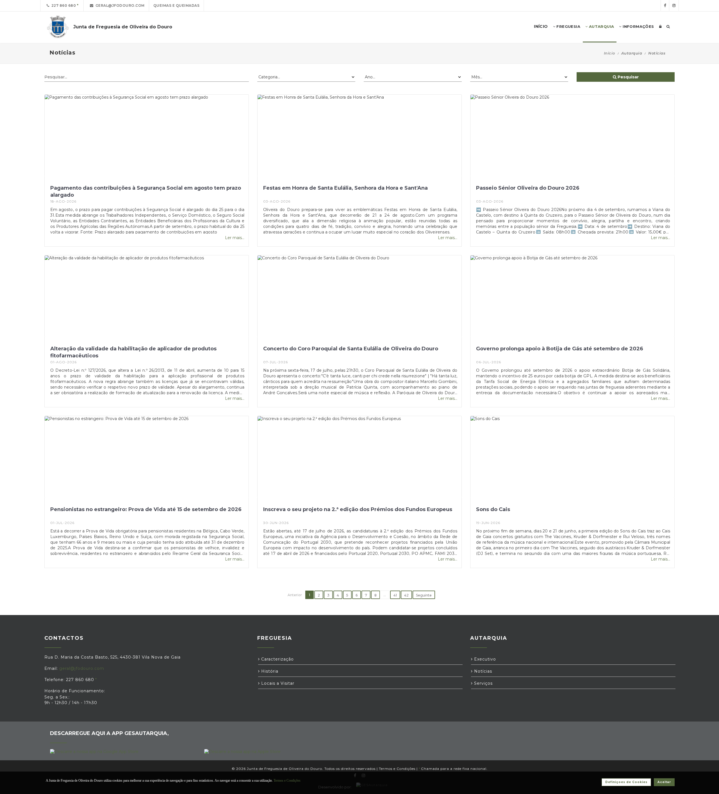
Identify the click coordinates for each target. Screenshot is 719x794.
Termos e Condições (397, 768)
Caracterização (277, 659)
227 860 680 (62, 5)
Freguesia (567, 26)
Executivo (484, 659)
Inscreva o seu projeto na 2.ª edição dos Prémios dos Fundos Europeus (357, 509)
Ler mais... (234, 237)
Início (609, 53)
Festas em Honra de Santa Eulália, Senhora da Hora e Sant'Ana (345, 188)
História (269, 671)
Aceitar (664, 782)
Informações (638, 26)
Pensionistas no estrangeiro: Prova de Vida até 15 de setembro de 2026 (146, 509)
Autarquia (601, 26)
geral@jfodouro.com (119, 5)
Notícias (482, 671)
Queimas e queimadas (176, 5)
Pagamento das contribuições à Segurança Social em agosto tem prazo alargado (145, 191)
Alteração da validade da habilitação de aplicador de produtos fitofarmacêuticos (133, 352)
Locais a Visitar (277, 683)
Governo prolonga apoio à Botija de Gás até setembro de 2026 (559, 349)
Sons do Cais (493, 509)
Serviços (483, 683)
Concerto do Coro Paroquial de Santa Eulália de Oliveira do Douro (350, 349)
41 (395, 595)
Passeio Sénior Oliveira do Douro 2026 (527, 188)
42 (406, 595)
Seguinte (424, 595)
